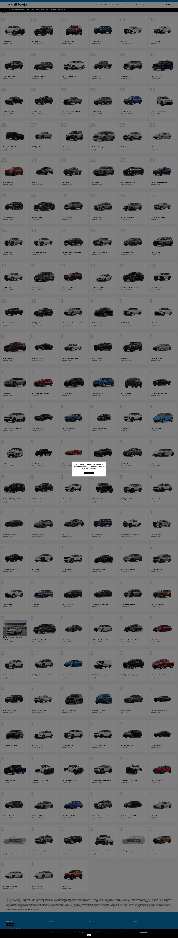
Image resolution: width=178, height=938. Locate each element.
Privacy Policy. (144, 932)
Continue (89, 473)
